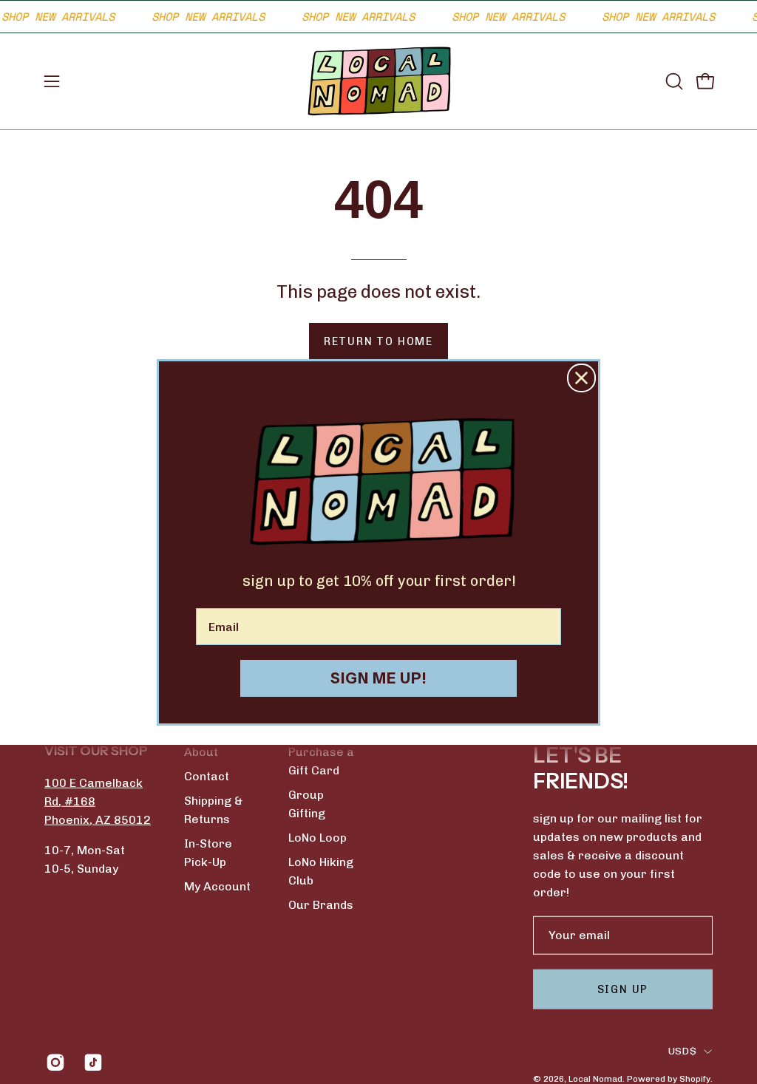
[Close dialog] (581, 378)
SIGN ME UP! (378, 678)
